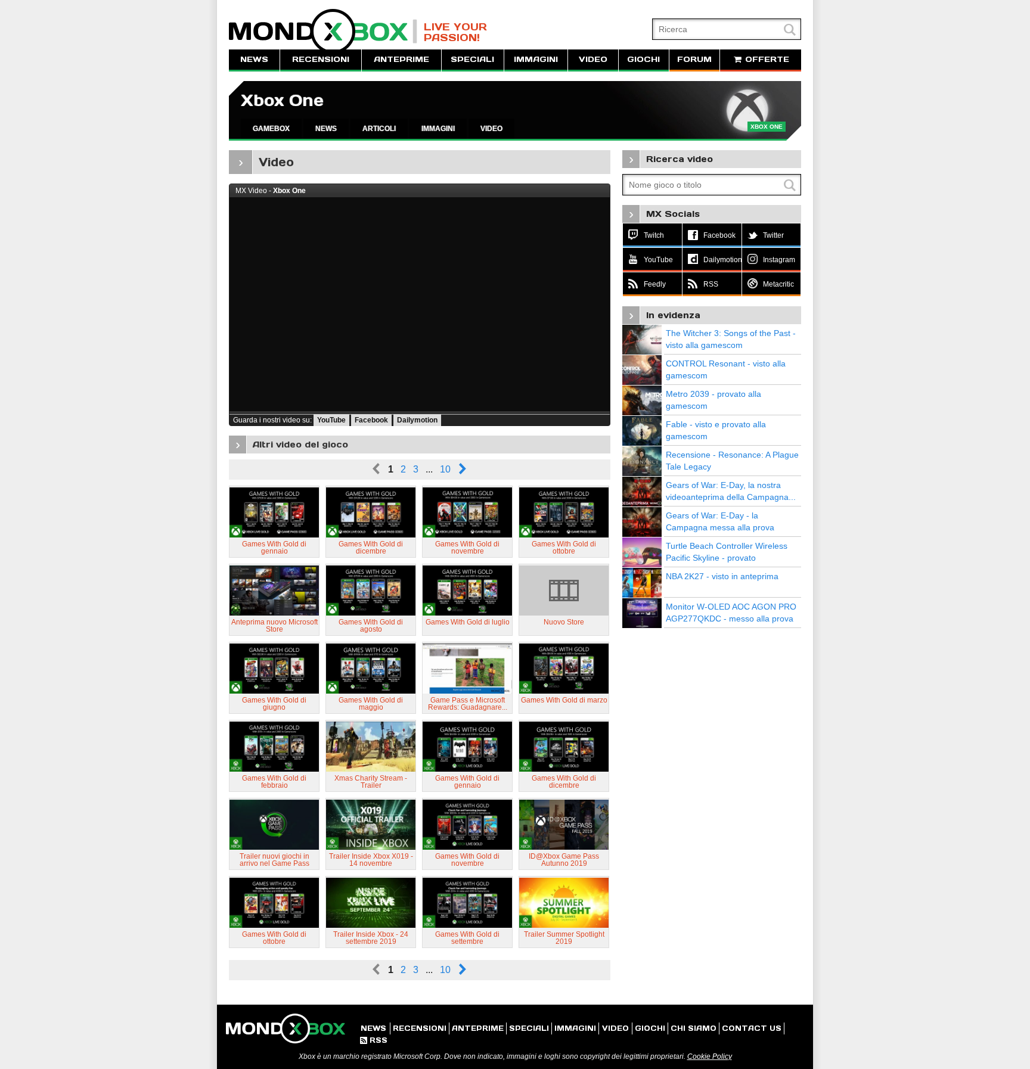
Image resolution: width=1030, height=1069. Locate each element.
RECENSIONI (320, 59)
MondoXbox (323, 31)
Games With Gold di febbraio (274, 782)
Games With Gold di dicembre (371, 547)
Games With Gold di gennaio (274, 547)
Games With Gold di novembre (467, 547)
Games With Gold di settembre (467, 938)
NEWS (254, 59)
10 (445, 469)
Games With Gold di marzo (564, 700)
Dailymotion (417, 420)
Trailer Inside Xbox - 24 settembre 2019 (370, 938)
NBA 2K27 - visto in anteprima (722, 576)
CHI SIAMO (693, 1028)
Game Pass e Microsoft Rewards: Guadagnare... (467, 703)
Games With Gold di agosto (371, 625)
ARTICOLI (379, 129)
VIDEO (593, 59)
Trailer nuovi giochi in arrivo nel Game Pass (274, 860)
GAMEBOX (271, 129)
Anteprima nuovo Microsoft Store (274, 625)
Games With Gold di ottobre (564, 547)
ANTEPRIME (401, 59)
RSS (373, 1040)
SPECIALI (472, 59)
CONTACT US (751, 1028)
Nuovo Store (564, 622)
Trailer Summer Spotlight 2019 (564, 938)
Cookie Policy (709, 1056)
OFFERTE (765, 59)
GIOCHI (643, 59)
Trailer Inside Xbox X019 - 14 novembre (371, 860)
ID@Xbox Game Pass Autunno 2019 (564, 860)
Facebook (371, 420)
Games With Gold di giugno (274, 703)
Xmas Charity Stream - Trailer (370, 782)
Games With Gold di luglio (468, 622)
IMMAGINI (536, 59)
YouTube (331, 420)
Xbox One (282, 100)
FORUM (694, 59)
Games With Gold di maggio (371, 703)
